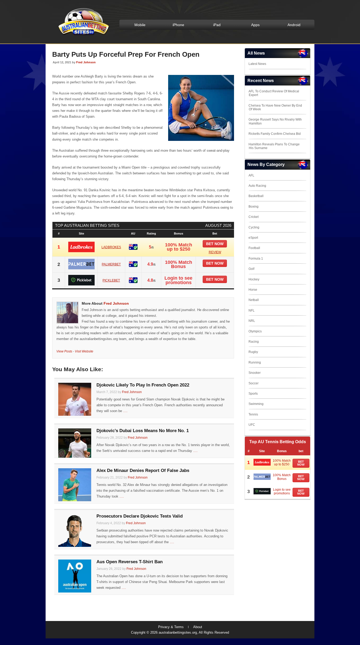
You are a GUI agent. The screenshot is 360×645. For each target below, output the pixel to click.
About (197, 627)
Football (254, 248)
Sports (253, 393)
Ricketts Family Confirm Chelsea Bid (275, 134)
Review (215, 252)
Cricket (254, 217)
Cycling (254, 227)
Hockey (254, 279)
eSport (253, 238)
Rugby (253, 352)
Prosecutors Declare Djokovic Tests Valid (139, 516)
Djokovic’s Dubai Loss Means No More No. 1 (142, 430)
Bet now (214, 244)
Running (255, 362)
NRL (252, 321)
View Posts (64, 351)
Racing (254, 341)
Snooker (255, 373)
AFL (251, 175)
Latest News (257, 64)
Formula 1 (256, 258)
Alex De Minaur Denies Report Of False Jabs (142, 470)
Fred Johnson (86, 62)
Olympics (255, 331)
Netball (254, 300)
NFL (252, 310)
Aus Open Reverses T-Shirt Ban (129, 561)
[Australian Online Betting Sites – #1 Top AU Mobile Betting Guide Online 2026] (83, 34)
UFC (252, 425)
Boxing (254, 206)
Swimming (256, 404)
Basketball (256, 196)
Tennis (253, 414)
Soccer (254, 383)
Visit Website (84, 351)
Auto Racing (257, 186)
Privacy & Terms (171, 627)
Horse (253, 290)
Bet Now (300, 463)
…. (125, 411)
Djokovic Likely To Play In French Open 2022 (142, 385)
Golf (251, 269)
